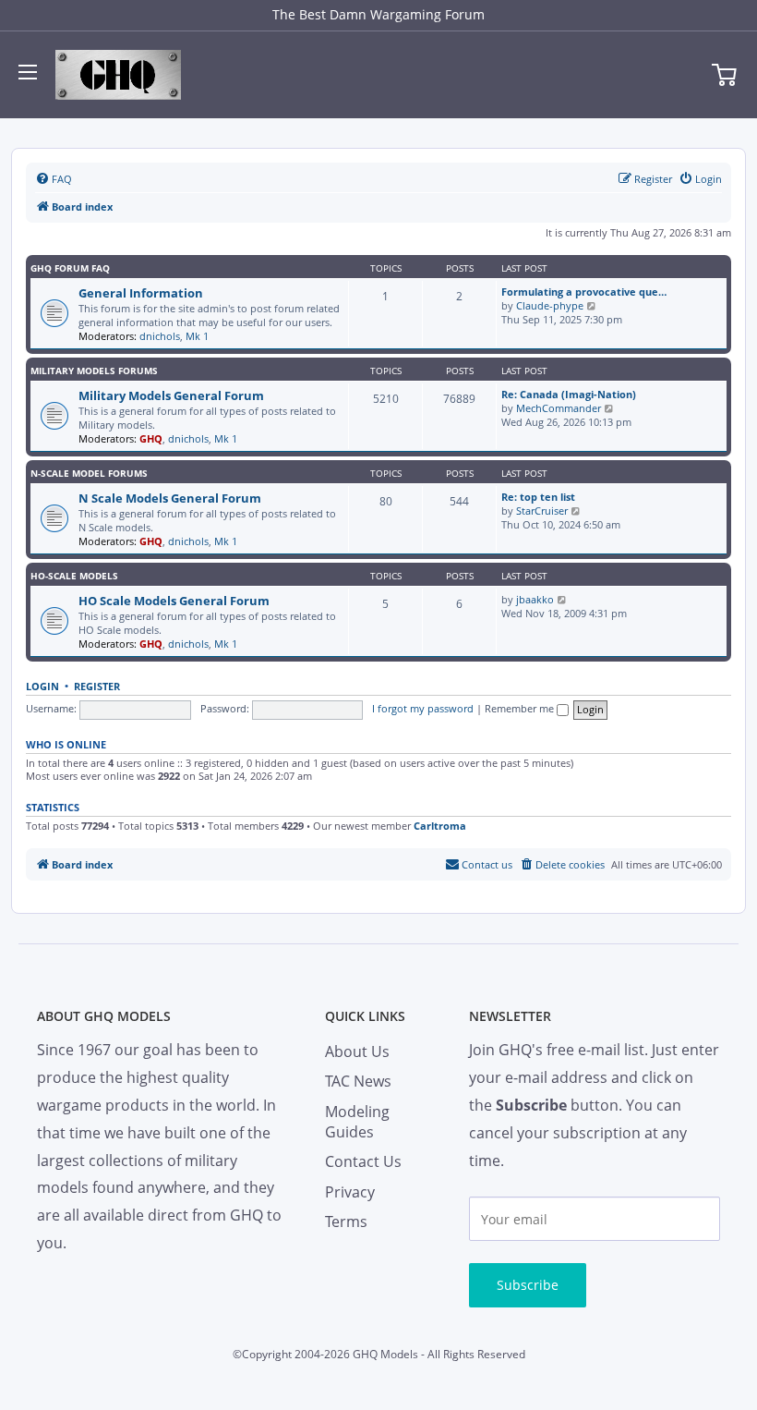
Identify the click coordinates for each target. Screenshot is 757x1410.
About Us (357, 1051)
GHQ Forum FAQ (70, 267)
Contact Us (363, 1161)
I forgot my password (423, 708)
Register (97, 686)
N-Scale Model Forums (89, 473)
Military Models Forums (94, 370)
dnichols (159, 336)
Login (42, 686)
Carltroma (440, 826)
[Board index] (118, 75)
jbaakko (535, 599)
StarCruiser (542, 510)
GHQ (150, 438)
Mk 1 (197, 336)
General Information (140, 293)
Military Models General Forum (171, 395)
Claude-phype (549, 305)
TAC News (358, 1081)
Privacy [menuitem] (350, 1192)
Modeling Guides (357, 1121)
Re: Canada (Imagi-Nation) (568, 394)
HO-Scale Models (74, 575)
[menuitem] (53, 179)
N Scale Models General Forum (169, 498)
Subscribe (528, 1285)
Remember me (521, 708)
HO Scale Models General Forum (174, 600)
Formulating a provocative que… (584, 291)
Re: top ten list (538, 497)
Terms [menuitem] (346, 1221)
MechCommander (558, 408)
